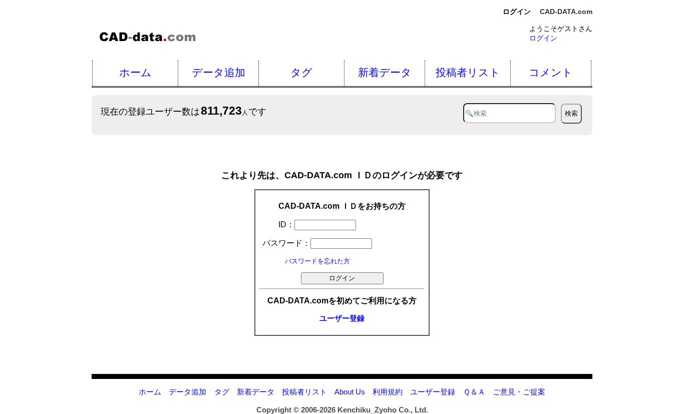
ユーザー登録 (342, 318)
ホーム (135, 72)
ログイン (543, 38)
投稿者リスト (468, 72)
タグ (301, 72)
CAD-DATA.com (566, 12)
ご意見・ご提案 (519, 391)
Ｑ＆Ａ (474, 391)
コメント (551, 72)
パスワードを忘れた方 (317, 261)
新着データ (385, 72)
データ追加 (218, 72)
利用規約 (388, 391)
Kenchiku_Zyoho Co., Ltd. (382, 409)
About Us (349, 391)
